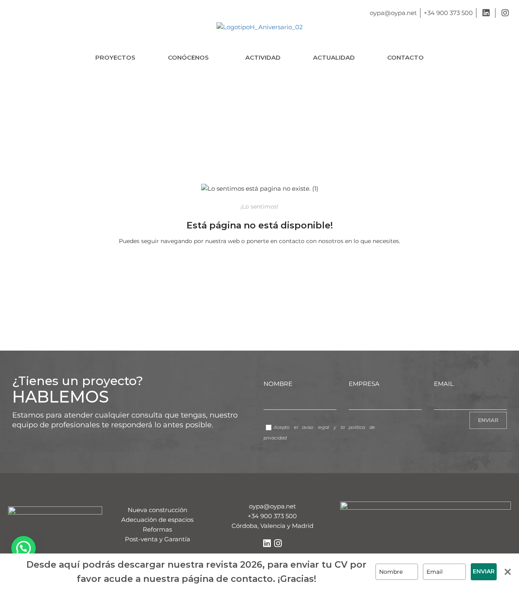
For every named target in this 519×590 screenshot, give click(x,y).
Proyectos (115, 57)
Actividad (263, 57)
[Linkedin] (266, 543)
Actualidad (334, 57)
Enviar (484, 571)
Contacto (405, 57)
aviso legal (315, 427)
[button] (190, 57)
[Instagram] (277, 543)
